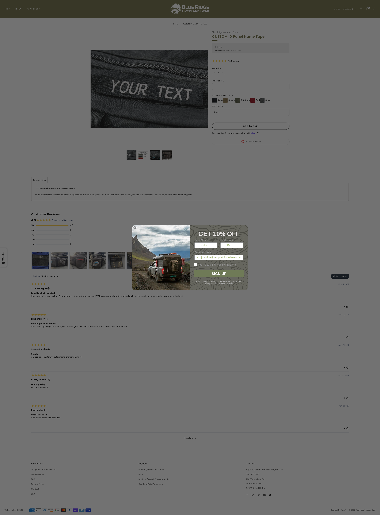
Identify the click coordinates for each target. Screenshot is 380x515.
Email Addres (202, 252)
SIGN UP (219, 274)
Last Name (227, 240)
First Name (201, 240)
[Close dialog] (134, 227)
